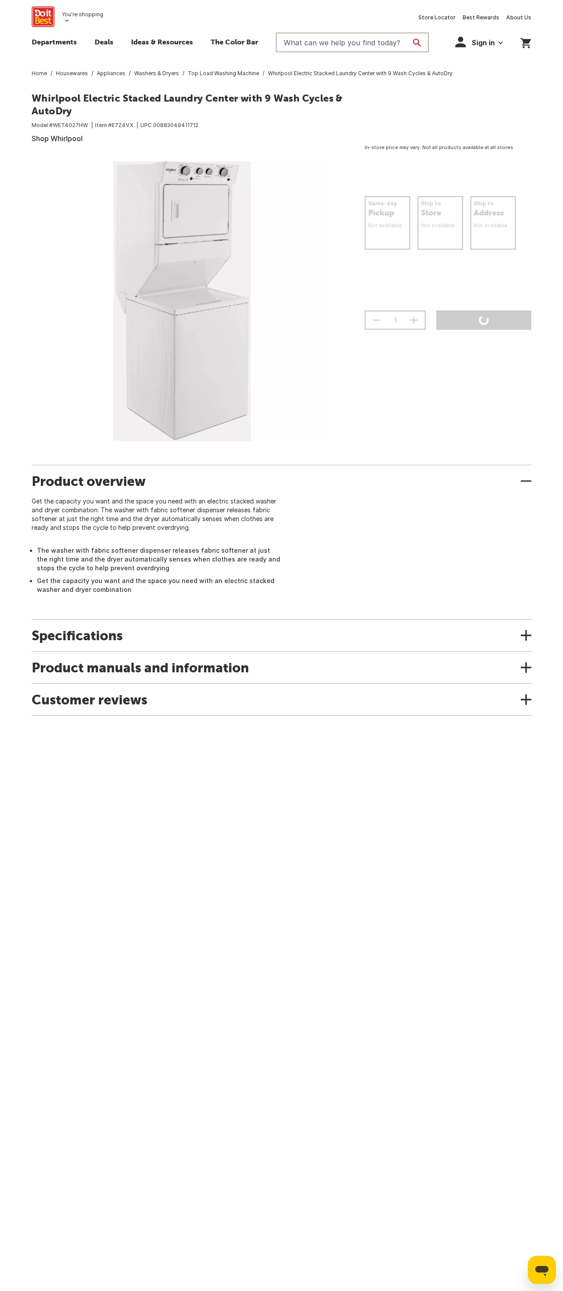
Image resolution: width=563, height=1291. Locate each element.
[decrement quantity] (376, 320)
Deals (104, 42)
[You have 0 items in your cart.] (525, 41)
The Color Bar (234, 42)
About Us (518, 17)
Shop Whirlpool (57, 138)
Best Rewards (481, 17)
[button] (479, 41)
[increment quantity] (413, 320)
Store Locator (437, 17)
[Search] (417, 43)
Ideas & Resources (162, 42)
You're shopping (82, 14)
